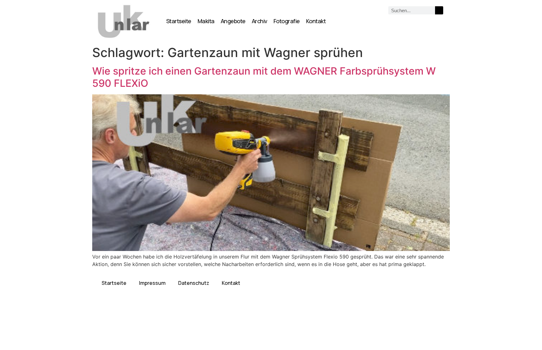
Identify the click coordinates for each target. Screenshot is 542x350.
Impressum (152, 282)
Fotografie (287, 21)
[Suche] (439, 10)
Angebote (233, 21)
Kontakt (316, 21)
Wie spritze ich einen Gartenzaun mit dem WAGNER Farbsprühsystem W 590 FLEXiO (264, 77)
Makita (206, 21)
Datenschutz (193, 282)
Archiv (259, 21)
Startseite (178, 21)
